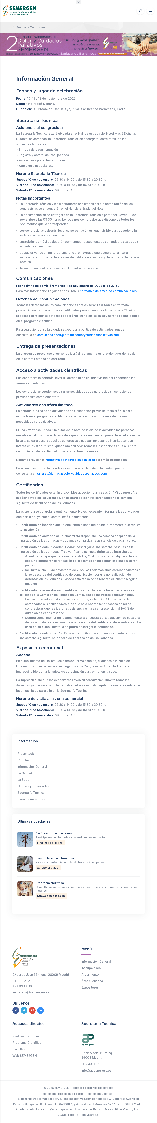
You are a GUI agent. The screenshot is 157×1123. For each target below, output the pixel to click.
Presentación (26, 754)
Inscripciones (91, 968)
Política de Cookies (99, 1093)
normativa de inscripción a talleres (70, 460)
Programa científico (50, 883)
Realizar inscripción (26, 1036)
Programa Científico (26, 1043)
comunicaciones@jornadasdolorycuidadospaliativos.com (78, 335)
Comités (23, 760)
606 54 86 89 (22, 986)
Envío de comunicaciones (54, 833)
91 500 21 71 (21, 981)
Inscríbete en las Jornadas (55, 858)
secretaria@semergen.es (30, 992)
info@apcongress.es (96, 1070)
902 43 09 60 (91, 1064)
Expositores (90, 987)
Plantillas (18, 1049)
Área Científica (92, 981)
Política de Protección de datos (62, 1093)
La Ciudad (24, 773)
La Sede (23, 780)
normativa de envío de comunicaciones (108, 291)
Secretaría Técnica (31, 793)
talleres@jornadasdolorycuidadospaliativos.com (72, 473)
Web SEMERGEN (24, 1055)
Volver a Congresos (31, 27)
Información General (32, 767)
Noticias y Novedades (33, 786)
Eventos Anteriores (31, 799)
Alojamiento (90, 974)
